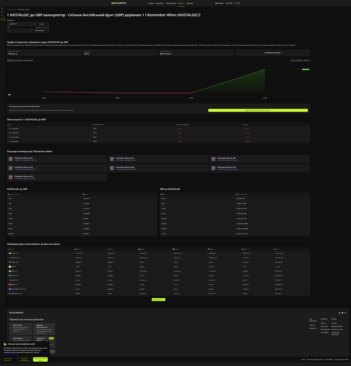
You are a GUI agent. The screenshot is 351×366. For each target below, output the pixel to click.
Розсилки (159, 3)
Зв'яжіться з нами (337, 329)
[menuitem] (2, 8)
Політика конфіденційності (315, 359)
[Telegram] (345, 313)
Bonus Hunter (171, 3)
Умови (303, 359)
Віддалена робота (337, 326)
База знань (324, 326)
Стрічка (151, 3)
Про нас (312, 325)
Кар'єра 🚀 (313, 328)
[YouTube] (342, 313)
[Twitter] (339, 313)
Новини (323, 323)
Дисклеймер (329, 359)
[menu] (2, 13)
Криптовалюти (325, 329)
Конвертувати (11, 9)
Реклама (190, 3)
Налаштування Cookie (341, 359)
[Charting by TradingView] (9, 95)
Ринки (180, 3)
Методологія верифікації (335, 333)
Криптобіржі (325, 332)
